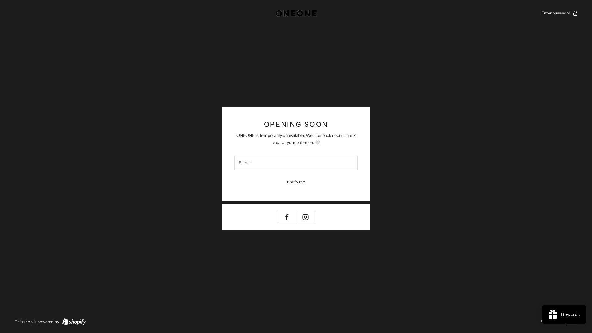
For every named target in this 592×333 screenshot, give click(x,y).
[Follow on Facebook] (287, 217)
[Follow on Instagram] (305, 217)
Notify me (296, 181)
